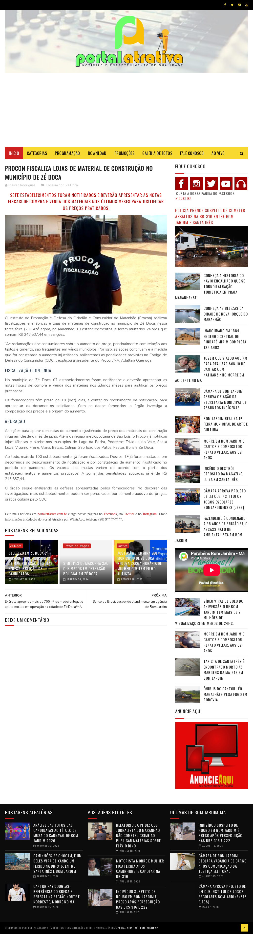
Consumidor (55, 185)
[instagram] (239, 5)
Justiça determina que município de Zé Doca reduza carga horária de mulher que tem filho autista (139, 563)
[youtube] (247, 5)
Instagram (150, 514)
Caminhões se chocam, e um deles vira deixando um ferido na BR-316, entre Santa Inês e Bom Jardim (57, 863)
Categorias (37, 153)
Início (14, 153)
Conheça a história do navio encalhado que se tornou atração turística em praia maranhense (210, 286)
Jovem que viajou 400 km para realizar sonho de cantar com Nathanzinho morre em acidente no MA (211, 369)
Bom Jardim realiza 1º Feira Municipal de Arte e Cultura (226, 424)
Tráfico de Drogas (76, 546)
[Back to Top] (244, 928)
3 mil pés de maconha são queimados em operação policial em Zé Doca (85, 568)
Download (97, 153)
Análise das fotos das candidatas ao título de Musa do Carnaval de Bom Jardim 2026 (55, 832)
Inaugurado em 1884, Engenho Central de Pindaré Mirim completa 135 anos (225, 339)
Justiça (122, 546)
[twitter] (232, 5)
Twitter (129, 514)
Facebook (110, 514)
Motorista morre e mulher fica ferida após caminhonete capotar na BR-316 (140, 868)
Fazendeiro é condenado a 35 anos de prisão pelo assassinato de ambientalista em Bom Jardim (211, 529)
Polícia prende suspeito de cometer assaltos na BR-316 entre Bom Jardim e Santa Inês (210, 216)
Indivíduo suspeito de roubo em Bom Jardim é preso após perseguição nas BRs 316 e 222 (138, 899)
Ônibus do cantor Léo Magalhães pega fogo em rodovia (225, 694)
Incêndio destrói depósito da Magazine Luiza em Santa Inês (223, 474)
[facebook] (225, 5)
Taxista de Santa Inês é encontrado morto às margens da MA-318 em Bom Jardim (224, 669)
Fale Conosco (192, 153)
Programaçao (67, 153)
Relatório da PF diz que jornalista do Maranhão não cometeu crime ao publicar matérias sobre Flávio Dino (138, 835)
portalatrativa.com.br (52, 514)
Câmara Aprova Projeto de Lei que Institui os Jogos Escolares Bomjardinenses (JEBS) (225, 499)
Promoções (124, 153)
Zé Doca (72, 185)
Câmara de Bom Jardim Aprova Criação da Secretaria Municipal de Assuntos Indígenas (225, 399)
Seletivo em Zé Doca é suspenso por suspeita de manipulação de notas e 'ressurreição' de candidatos (31, 563)
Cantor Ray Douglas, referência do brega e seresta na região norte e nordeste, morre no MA (56, 893)
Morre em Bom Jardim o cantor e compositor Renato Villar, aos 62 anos (224, 449)
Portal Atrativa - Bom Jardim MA (138, 928)
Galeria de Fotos (157, 153)
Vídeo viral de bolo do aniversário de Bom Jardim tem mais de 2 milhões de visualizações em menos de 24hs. (209, 612)
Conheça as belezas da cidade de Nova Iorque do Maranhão (226, 313)
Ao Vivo (218, 153)
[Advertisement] (126, 110)
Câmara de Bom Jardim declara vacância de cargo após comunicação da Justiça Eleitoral (223, 863)
